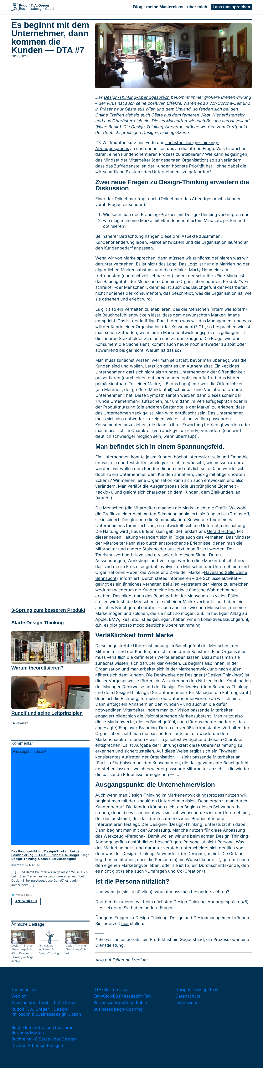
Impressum (186, 1002)
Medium (140, 959)
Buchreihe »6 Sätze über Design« (44, 1038)
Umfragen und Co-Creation (174, 871)
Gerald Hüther (221, 531)
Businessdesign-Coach (37, 7)
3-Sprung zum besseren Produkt (48, 610)
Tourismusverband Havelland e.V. (128, 554)
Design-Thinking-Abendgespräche (165, 126)
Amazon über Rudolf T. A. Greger (44, 1002)
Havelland (240, 120)
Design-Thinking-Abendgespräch (137, 97)
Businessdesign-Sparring (118, 1009)
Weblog (18, 996)
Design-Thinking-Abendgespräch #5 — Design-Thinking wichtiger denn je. (22, 953)
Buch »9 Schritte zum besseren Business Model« (42, 1030)
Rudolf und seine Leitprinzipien (47, 713)
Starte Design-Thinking (37, 622)
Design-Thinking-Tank (197, 989)
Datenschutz (188, 996)
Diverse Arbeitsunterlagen (37, 1045)
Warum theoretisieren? (37, 667)
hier (125, 923)
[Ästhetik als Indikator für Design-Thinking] (50, 937)
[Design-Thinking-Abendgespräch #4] (77, 937)
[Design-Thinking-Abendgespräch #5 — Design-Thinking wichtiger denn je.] (23, 937)
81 (18, 722)
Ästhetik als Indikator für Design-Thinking (49, 949)
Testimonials (23, 989)
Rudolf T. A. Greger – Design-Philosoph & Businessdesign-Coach (46, 1012)
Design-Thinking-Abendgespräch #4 (76, 949)
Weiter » (24, 722)
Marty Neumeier (205, 269)
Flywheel (227, 750)
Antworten (26, 901)
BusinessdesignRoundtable (120, 1002)
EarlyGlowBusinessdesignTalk (122, 996)
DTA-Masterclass (110, 989)
